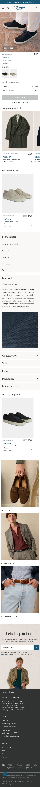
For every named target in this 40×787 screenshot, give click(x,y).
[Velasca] (19, 8)
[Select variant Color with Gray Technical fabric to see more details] (14, 73)
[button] (3, 8)
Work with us (6, 754)
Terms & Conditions (8, 781)
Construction (9, 355)
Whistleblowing (6, 784)
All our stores (6, 747)
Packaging (8, 379)
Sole (4, 363)
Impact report (6, 720)
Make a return (7, 730)
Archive (4, 757)
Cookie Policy (29, 781)
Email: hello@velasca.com (11, 736)
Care (5, 371)
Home (4, 692)
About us (5, 750)
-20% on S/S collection (26, 2)
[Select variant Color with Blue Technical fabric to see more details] (6, 74)
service (3, 654)
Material (7, 278)
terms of (25, 652)
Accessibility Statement (9, 723)
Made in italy (10, 386)
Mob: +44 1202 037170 (11, 733)
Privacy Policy (19, 781)
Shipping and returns (9, 727)
